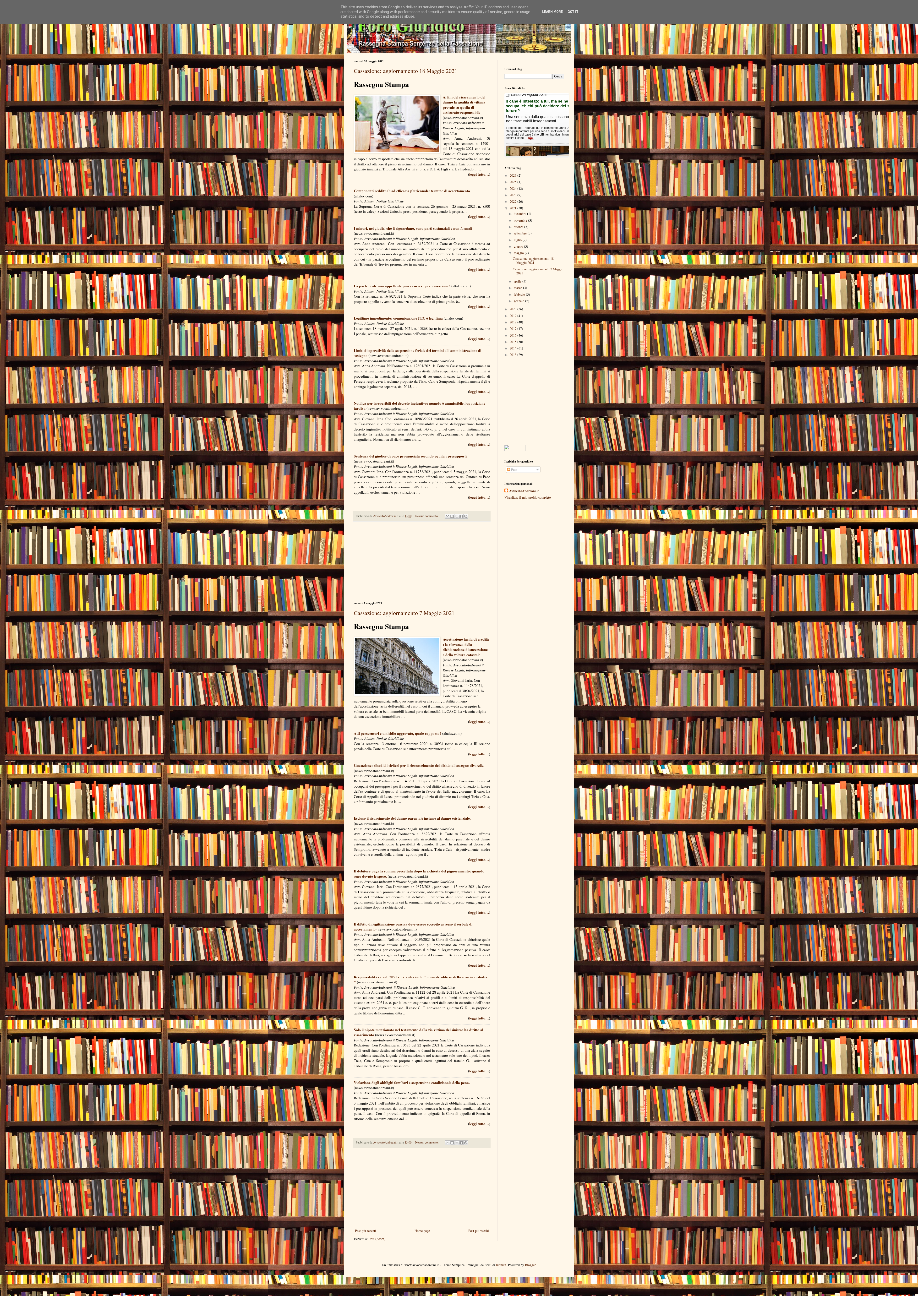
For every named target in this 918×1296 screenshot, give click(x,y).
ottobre (519, 226)
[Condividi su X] (456, 516)
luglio (518, 240)
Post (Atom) (377, 1238)
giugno (519, 246)
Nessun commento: (427, 516)
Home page (422, 1230)
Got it (573, 12)
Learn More (552, 12)
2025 (513, 182)
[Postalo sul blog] (452, 516)
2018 (513, 322)
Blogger (530, 1265)
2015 (513, 341)
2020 (513, 309)
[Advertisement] (422, 561)
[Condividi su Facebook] (461, 516)
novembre (521, 220)
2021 (513, 208)
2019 (513, 315)
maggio (519, 252)
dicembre (520, 213)
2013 (513, 354)
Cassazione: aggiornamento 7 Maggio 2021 (404, 613)
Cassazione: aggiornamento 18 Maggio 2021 (405, 71)
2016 (513, 335)
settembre (521, 233)
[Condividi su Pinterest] (465, 516)
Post (513, 469)
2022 (513, 201)
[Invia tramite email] (447, 516)
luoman (501, 1265)
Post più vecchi (478, 1230)
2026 (513, 175)
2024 (513, 188)
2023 (513, 195)
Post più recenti (365, 1230)
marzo (518, 287)
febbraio (520, 294)
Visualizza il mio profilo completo (527, 497)
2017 (513, 328)
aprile (518, 281)
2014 (513, 348)
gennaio (519, 301)
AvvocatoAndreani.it (524, 491)
